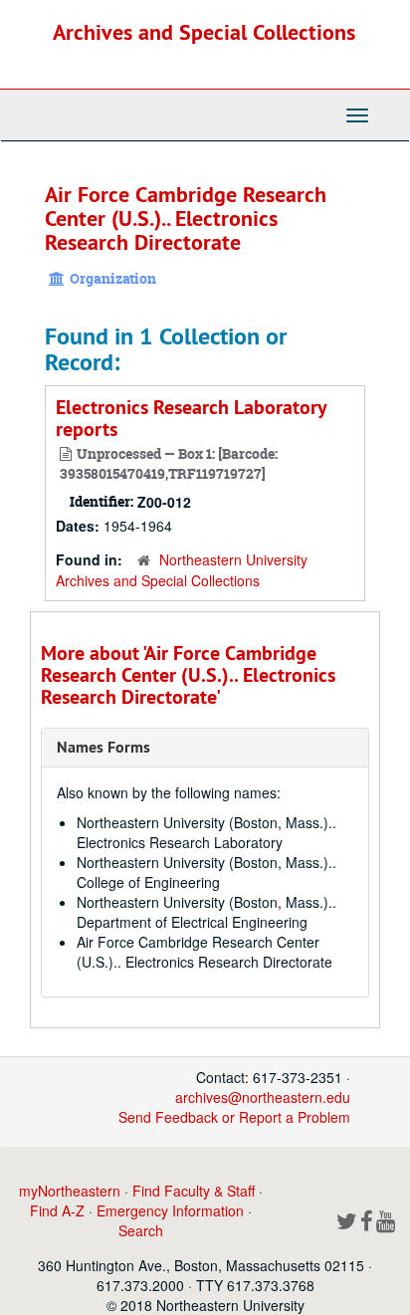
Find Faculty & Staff (193, 1191)
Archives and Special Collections (204, 32)
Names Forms (103, 747)
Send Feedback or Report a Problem (234, 1117)
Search (140, 1230)
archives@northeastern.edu (262, 1097)
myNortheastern (69, 1191)
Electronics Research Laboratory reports (191, 418)
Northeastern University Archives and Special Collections (182, 569)
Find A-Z (57, 1210)
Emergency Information (170, 1210)
